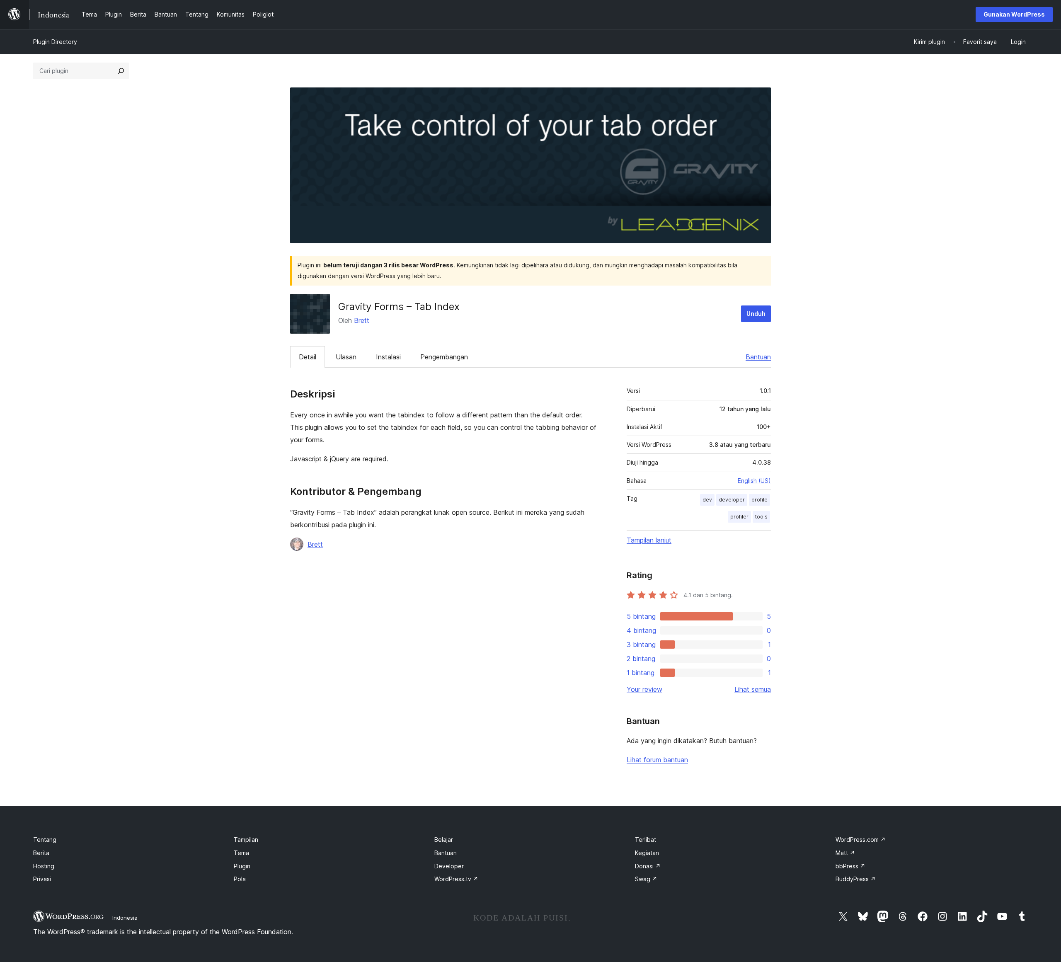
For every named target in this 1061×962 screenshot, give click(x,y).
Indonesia (125, 917)
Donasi (648, 866)
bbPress (850, 866)
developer (732, 500)
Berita (41, 852)
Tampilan (246, 839)
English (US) (754, 480)
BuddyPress (856, 878)
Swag (646, 878)
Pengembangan (444, 357)
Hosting (43, 866)
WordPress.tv (456, 878)
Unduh (755, 313)
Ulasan (346, 357)
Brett (361, 320)
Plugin (242, 866)
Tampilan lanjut (649, 540)
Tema (241, 852)
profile (759, 500)
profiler (739, 517)
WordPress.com (861, 839)
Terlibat (645, 839)
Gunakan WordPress (1014, 14)
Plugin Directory (55, 41)
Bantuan (758, 357)
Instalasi (388, 357)
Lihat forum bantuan (657, 760)
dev (707, 500)
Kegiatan (647, 852)
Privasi (42, 878)
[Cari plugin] (121, 71)
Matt (845, 852)
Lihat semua (752, 689)
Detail (307, 357)
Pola (240, 878)
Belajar (443, 839)
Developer (449, 866)
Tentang (44, 839)
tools (761, 517)
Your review (644, 689)
